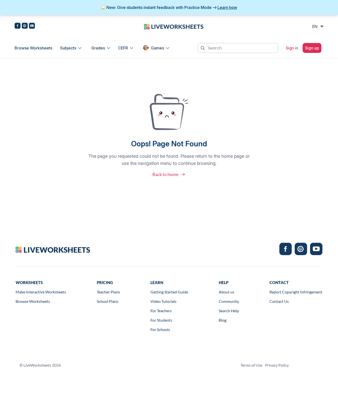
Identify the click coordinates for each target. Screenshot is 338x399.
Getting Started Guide (169, 291)
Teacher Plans (108, 291)
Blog (222, 320)
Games (157, 47)
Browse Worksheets (33, 47)
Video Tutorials (163, 301)
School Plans (107, 301)
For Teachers (161, 310)
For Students (161, 320)
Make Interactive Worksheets (41, 291)
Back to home (165, 174)
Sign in (292, 47)
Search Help (229, 310)
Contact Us (279, 301)
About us (226, 291)
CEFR (123, 47)
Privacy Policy (277, 365)
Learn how (227, 7)
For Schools (160, 329)
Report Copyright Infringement (295, 291)
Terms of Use (251, 365)
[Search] (203, 47)
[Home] (173, 26)
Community (229, 301)
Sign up (312, 47)
